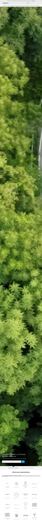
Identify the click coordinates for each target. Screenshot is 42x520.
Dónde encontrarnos (37, 5)
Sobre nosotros (28, 5)
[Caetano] (5, 3)
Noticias (32, 5)
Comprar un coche (5, 5)
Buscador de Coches (13, 468)
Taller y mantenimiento (11, 5)
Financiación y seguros (19, 5)
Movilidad (24, 5)
